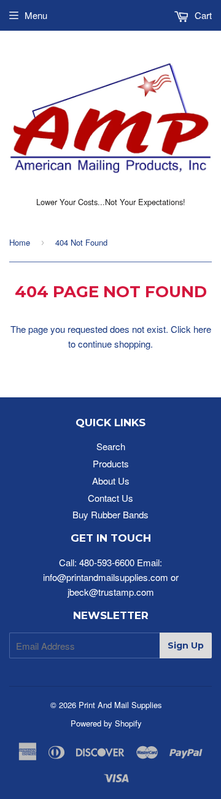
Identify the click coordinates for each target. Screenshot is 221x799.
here (202, 328)
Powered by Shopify (106, 723)
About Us (111, 480)
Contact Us (110, 497)
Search (110, 446)
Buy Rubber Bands (110, 514)
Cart (202, 15)
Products (111, 463)
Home (19, 242)
